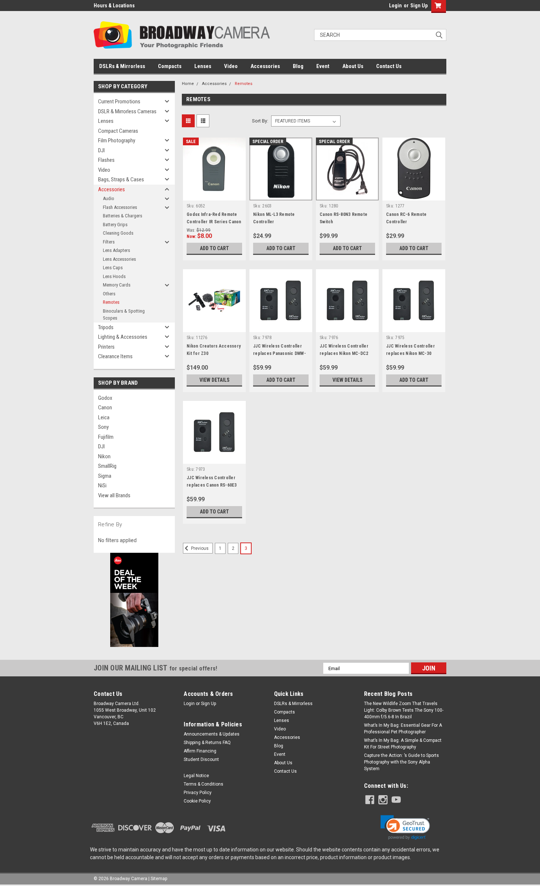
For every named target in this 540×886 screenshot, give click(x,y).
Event (323, 66)
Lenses (202, 66)
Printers (106, 347)
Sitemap (159, 878)
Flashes (106, 160)
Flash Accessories (120, 207)
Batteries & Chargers (122, 215)
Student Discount (201, 759)
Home (188, 83)
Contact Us (389, 66)
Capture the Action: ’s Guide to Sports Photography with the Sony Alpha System (401, 762)
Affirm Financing (200, 751)
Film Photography (116, 140)
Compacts (169, 66)
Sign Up (419, 5)
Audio (108, 198)
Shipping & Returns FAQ (207, 742)
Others (109, 293)
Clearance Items (115, 356)
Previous (199, 548)
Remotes (111, 302)
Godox (105, 398)
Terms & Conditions (203, 784)
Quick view (214, 195)
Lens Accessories (119, 259)
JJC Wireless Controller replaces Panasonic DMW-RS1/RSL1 (279, 353)
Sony (103, 427)
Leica (103, 417)
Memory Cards (116, 285)
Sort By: (260, 121)
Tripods (106, 327)
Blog (298, 66)
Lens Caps (113, 267)
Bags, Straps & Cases (121, 179)
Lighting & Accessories (122, 337)
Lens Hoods (114, 276)
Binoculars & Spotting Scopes (124, 314)
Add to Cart (214, 248)
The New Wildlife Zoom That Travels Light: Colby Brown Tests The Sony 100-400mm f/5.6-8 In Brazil (403, 710)
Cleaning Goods (118, 233)
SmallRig (107, 466)
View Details (214, 380)
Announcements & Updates (212, 734)
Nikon (104, 456)
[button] (405, 827)
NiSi (102, 485)
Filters (109, 242)
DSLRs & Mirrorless (122, 66)
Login (395, 5)
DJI (101, 150)
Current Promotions (119, 101)
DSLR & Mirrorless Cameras (127, 111)
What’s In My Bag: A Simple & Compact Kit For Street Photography (403, 744)
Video (231, 66)
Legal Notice (196, 775)
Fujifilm (106, 437)
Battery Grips (115, 224)
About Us (352, 66)
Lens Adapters (116, 250)
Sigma (104, 476)
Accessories (265, 66)
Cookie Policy (197, 801)
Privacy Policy (198, 792)
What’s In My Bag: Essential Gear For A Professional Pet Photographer (403, 728)
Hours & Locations (114, 5)
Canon (105, 407)
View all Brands (114, 495)
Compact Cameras (118, 131)
